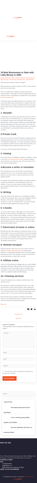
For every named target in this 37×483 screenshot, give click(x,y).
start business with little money (17, 79)
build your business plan (7, 97)
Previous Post (18, 314)
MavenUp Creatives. (29, 476)
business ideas (4, 79)
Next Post (18, 318)
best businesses (30, 78)
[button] (3, 15)
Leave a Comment (20, 78)
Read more (3, 304)
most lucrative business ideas (15, 159)
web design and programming (13, 250)
